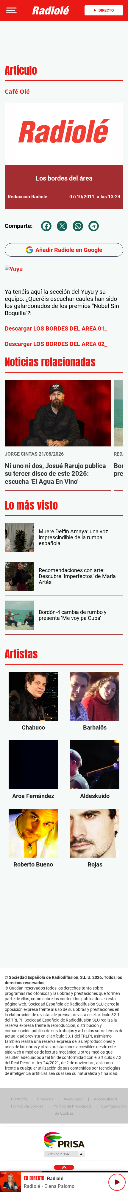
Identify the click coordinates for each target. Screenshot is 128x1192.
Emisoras (45, 1099)
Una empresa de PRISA (64, 1139)
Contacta (19, 1099)
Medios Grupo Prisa (64, 1154)
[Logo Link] (50, 10)
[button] (11, 10)
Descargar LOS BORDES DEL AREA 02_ (56, 343)
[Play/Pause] (117, 1182)
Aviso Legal (73, 1099)
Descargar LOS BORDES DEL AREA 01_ (56, 328)
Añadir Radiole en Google (68, 249)
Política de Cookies (27, 1106)
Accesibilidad (105, 1099)
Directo (106, 10)
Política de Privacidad (72, 1106)
